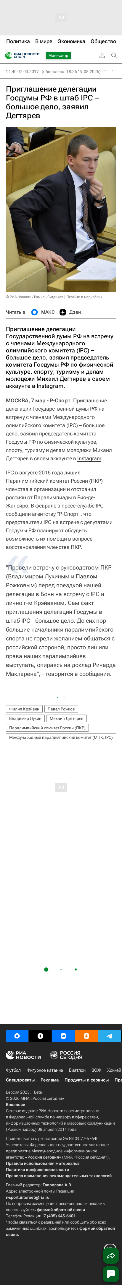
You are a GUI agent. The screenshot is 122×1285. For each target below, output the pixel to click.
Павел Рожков (61, 709)
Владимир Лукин (25, 718)
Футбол (13, 1070)
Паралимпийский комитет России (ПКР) (47, 728)
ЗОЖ (96, 1070)
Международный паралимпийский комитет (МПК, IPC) (61, 737)
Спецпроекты (20, 1080)
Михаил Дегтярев (67, 718)
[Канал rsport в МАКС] (17, 1036)
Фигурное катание (45, 1070)
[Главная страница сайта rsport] (35, 55)
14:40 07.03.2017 (22, 71)
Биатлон (77, 1070)
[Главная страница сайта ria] (6, 55)
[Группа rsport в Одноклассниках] (86, 1036)
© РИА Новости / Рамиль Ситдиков (34, 297)
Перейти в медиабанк (84, 297)
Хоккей (114, 1070)
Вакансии (15, 1104)
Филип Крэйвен (24, 709)
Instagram (89, 458)
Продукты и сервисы (87, 1080)
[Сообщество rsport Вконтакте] (63, 1036)
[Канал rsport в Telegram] (109, 1036)
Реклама (50, 1080)
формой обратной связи (61, 1209)
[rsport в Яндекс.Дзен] (40, 1036)
